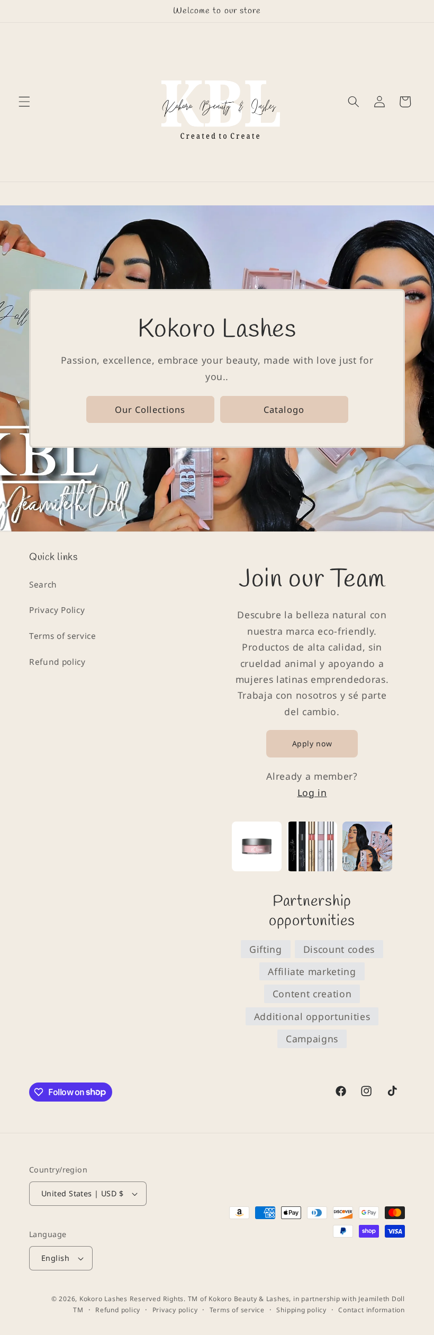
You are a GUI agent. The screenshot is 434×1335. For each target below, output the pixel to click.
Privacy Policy (57, 610)
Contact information (371, 1309)
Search (43, 584)
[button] (24, 101)
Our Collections (150, 409)
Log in (312, 792)
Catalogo (284, 409)
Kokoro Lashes (103, 1298)
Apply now (312, 743)
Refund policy (57, 662)
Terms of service (62, 636)
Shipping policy (301, 1309)
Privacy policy (175, 1309)
